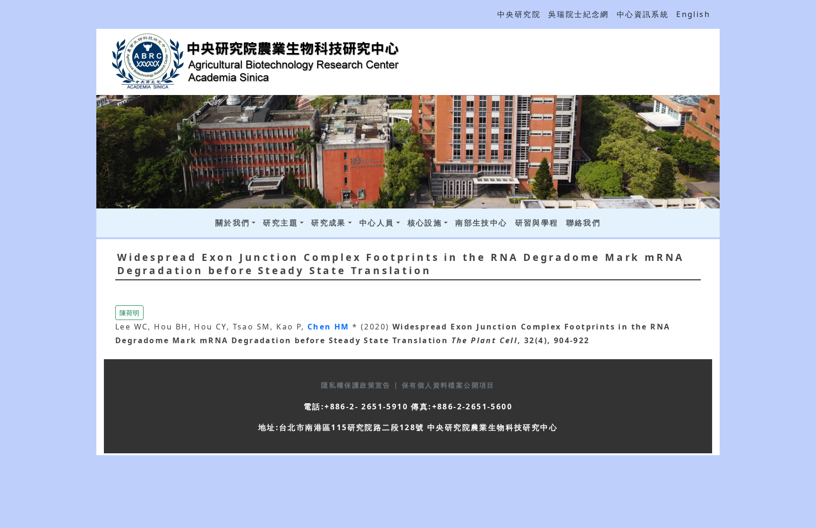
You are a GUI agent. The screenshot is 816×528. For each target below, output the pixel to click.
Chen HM (329, 326)
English (693, 14)
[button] (129, 312)
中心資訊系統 (643, 14)
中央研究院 (519, 14)
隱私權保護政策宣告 (357, 385)
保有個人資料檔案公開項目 (448, 385)
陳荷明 (129, 312)
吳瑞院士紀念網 (578, 14)
